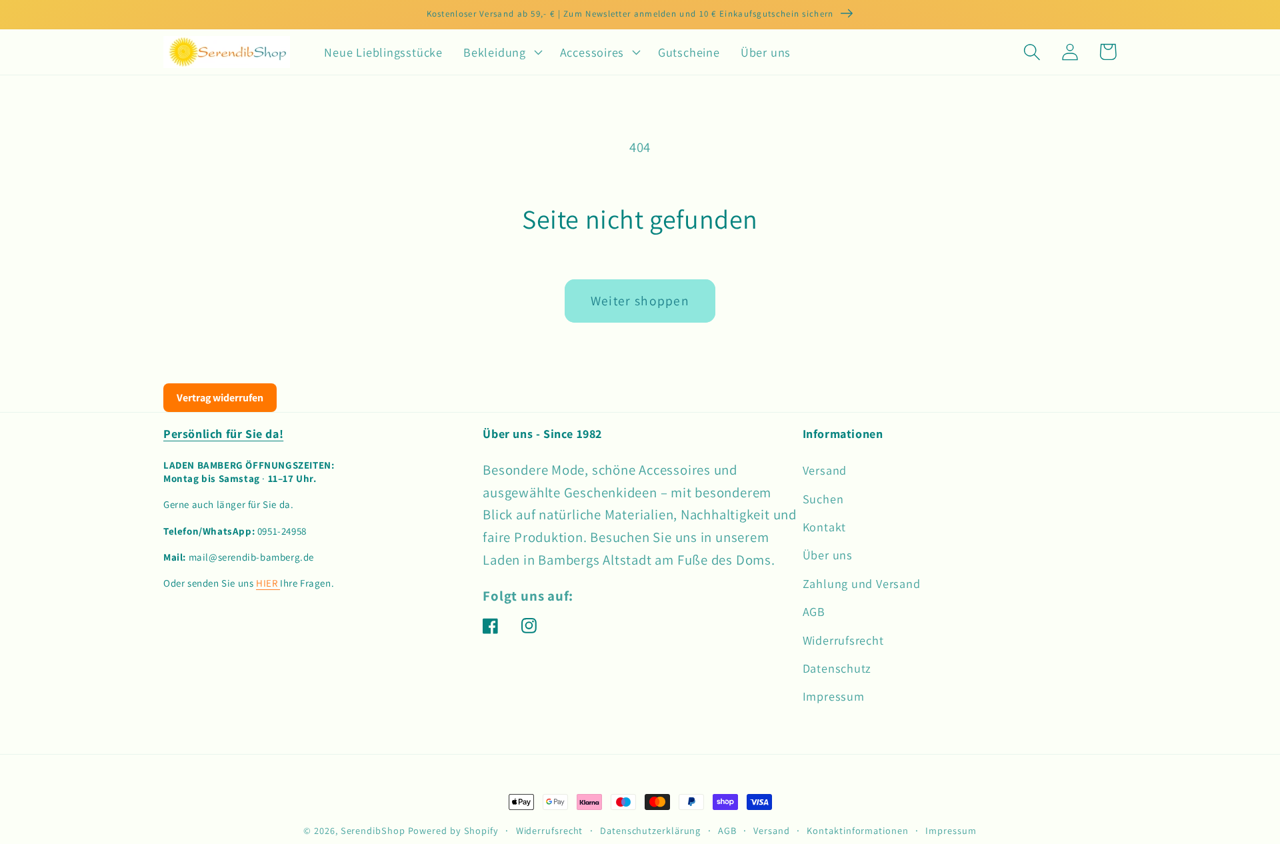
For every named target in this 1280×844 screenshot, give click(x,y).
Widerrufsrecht (843, 640)
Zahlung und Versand (862, 583)
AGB (814, 611)
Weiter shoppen (640, 300)
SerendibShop (373, 830)
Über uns (828, 555)
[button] (501, 52)
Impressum (834, 696)
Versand (825, 470)
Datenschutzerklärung (650, 830)
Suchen (823, 499)
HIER (268, 583)
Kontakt (824, 527)
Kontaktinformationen (857, 830)
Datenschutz (837, 668)
